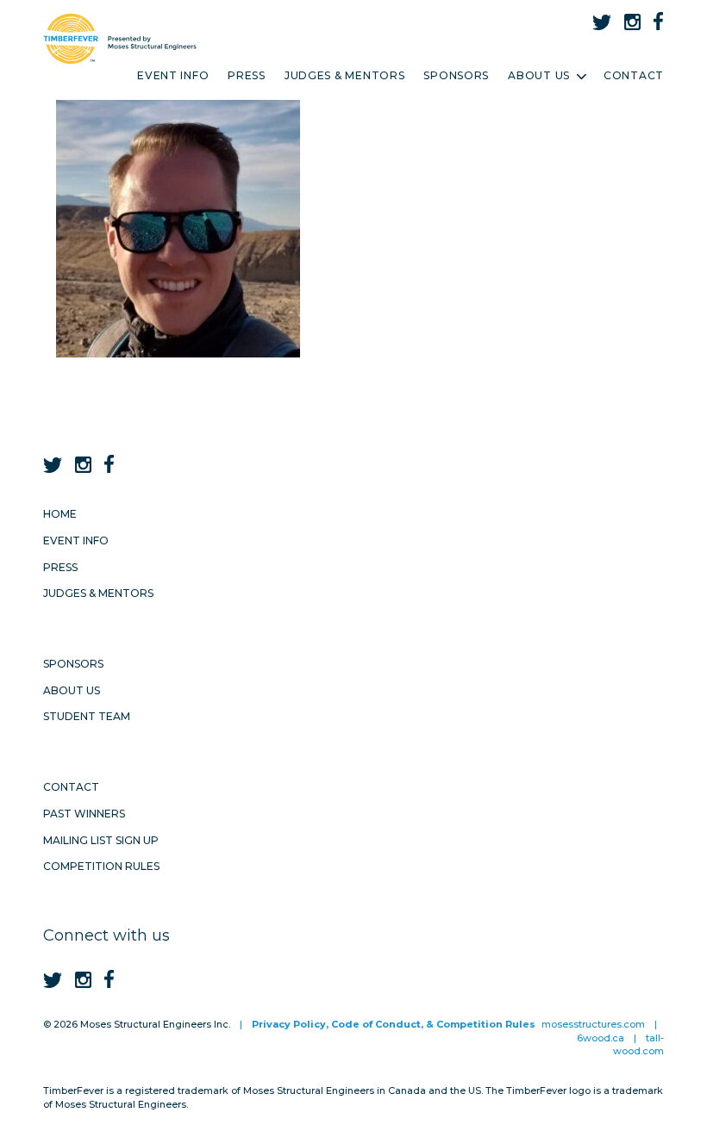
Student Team (86, 716)
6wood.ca (600, 1038)
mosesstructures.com (593, 1024)
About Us (539, 75)
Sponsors (456, 75)
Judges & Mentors (345, 75)
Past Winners (84, 813)
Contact (634, 75)
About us (71, 690)
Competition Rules (101, 866)
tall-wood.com (638, 1045)
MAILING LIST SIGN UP (101, 840)
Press (247, 75)
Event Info (173, 75)
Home (60, 513)
